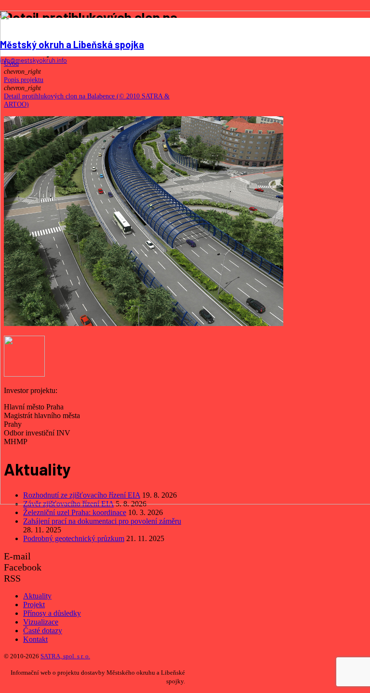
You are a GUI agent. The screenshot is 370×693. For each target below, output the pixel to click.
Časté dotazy (42, 630)
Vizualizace (40, 622)
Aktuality (37, 596)
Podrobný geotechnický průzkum (73, 538)
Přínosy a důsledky (52, 613)
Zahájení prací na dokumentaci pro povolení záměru (102, 521)
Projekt (34, 604)
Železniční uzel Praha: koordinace (74, 512)
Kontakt (35, 639)
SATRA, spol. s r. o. (65, 656)
